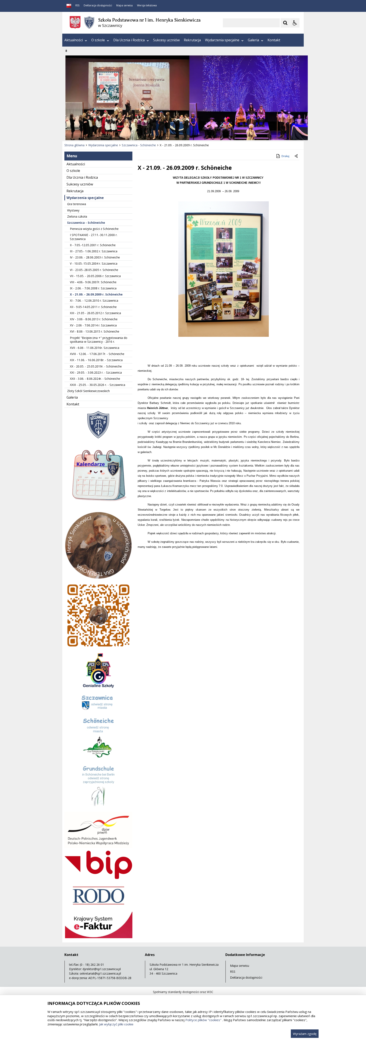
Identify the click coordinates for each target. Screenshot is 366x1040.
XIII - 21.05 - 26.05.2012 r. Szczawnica (95, 313)
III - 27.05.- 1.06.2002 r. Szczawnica (93, 251)
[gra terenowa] (98, 648)
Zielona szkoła (77, 216)
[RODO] (98, 908)
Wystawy (73, 210)
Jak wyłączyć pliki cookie (116, 1024)
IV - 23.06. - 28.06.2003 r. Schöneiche (95, 257)
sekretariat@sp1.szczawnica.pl (100, 973)
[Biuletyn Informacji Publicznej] (69, 6)
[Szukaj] (285, 23)
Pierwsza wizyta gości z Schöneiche (94, 229)
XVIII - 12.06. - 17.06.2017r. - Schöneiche (97, 354)
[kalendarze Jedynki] (98, 508)
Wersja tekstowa (147, 5)
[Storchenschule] (98, 808)
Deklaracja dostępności (98, 5)
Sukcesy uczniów (166, 40)
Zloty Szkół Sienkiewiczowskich (88, 391)
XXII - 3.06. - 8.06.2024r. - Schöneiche (95, 379)
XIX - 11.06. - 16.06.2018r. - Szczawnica (96, 360)
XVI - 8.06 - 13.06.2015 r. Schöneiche (94, 331)
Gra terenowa (76, 204)
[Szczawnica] (98, 712)
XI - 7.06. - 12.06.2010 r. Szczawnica (94, 300)
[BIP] (98, 878)
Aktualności (73, 40)
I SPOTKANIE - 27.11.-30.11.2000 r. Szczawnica (93, 237)
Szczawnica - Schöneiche (86, 223)
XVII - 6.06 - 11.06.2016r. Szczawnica (94, 348)
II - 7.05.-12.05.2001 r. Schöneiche (93, 245)
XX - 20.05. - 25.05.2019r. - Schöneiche (96, 366)
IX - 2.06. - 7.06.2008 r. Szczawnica (93, 288)
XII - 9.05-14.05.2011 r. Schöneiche (93, 307)
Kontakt (274, 40)
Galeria (253, 40)
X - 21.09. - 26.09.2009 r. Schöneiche (96, 294)
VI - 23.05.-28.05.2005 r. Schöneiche (94, 270)
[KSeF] (98, 937)
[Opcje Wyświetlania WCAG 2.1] (294, 23)
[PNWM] (98, 847)
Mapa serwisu (124, 5)
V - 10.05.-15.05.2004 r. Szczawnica (93, 263)
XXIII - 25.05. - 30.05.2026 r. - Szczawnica (97, 385)
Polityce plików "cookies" (203, 1020)
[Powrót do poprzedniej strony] (296, 156)
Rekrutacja (192, 40)
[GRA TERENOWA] (98, 578)
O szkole (98, 40)
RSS (77, 5)
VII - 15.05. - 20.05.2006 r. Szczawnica (95, 276)
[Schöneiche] (98, 759)
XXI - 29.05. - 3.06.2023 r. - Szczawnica (96, 372)
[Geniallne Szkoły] (98, 689)
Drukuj (285, 156)
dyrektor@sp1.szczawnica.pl (102, 969)
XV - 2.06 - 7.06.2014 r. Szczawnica (93, 325)
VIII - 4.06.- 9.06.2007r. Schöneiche (93, 282)
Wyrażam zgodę (304, 1034)
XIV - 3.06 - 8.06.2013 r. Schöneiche (94, 319)
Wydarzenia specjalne (222, 40)
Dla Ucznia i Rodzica (129, 40)
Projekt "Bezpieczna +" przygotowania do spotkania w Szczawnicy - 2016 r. (98, 340)
